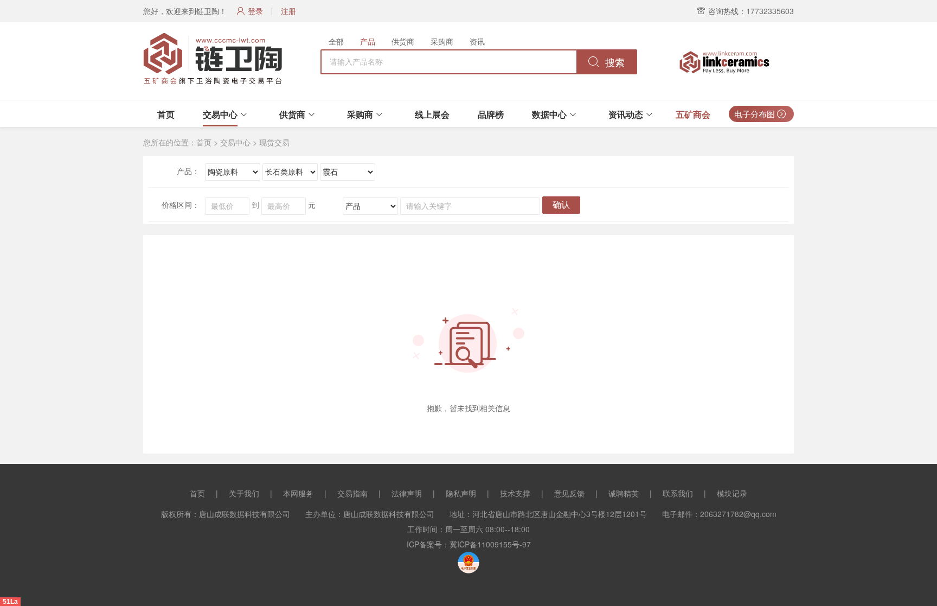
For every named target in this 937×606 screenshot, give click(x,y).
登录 (255, 10)
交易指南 (352, 493)
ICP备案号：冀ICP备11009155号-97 (469, 544)
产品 (367, 41)
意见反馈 (569, 493)
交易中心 (220, 114)
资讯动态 (625, 114)
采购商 (442, 41)
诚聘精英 (623, 493)
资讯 (477, 41)
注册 (288, 10)
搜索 (613, 63)
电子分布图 (755, 113)
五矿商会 (693, 114)
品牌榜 (491, 114)
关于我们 (244, 493)
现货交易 (274, 142)
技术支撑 (515, 493)
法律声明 (407, 493)
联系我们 (678, 493)
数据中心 (549, 114)
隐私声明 (461, 493)
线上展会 (432, 114)
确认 (561, 204)
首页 (166, 114)
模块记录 (732, 493)
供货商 (403, 41)
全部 (336, 41)
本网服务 (298, 493)
